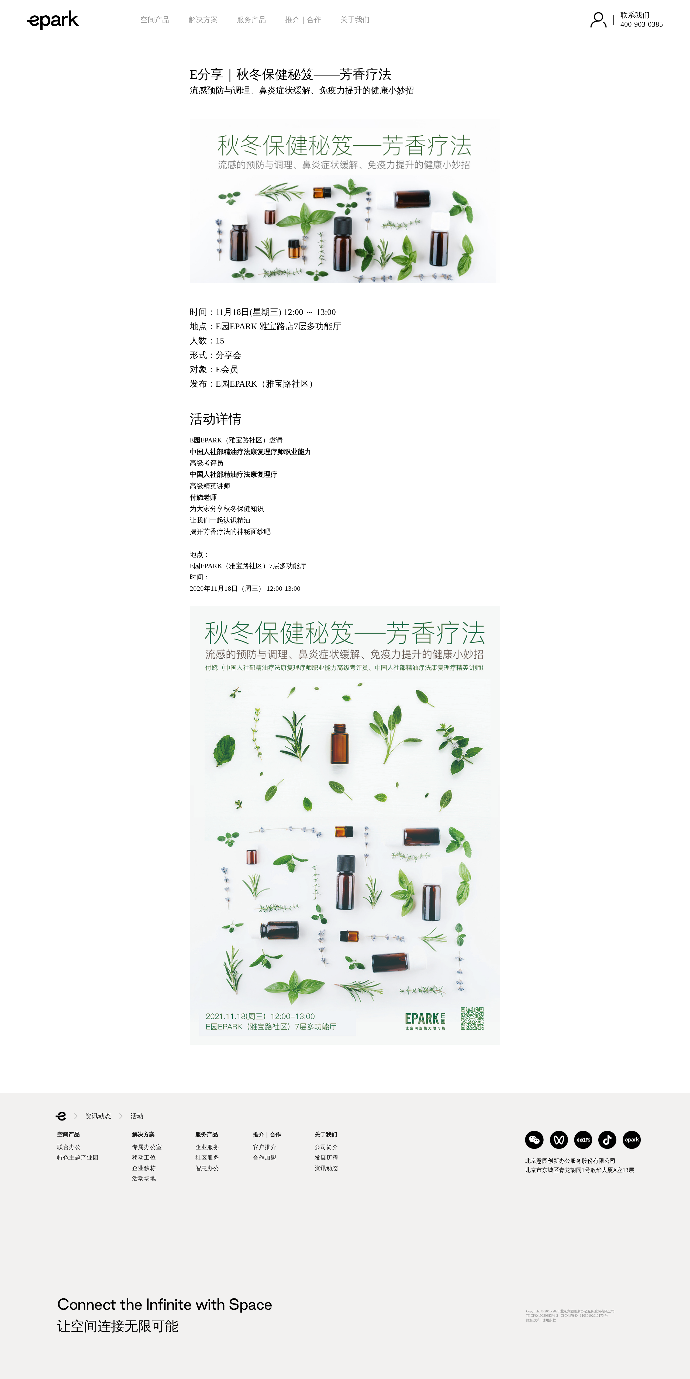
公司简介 (326, 1147)
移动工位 (144, 1157)
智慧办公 (207, 1168)
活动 (136, 1116)
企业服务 (207, 1147)
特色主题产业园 (78, 1157)
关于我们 (355, 20)
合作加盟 (265, 1157)
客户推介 (265, 1147)
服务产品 (251, 20)
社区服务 (207, 1157)
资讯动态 (98, 1116)
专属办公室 (147, 1147)
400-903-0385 (641, 24)
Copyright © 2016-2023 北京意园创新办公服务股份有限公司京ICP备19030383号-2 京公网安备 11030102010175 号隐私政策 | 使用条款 (570, 1315)
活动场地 (144, 1178)
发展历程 (326, 1157)
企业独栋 (144, 1168)
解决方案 (203, 20)
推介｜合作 (303, 20)
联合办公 (69, 1147)
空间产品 (155, 20)
